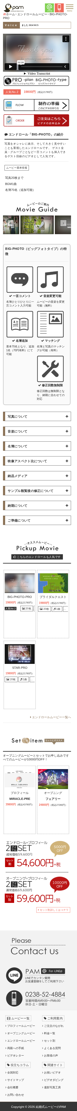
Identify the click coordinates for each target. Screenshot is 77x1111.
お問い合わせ (15, 1094)
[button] (10, 223)
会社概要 (12, 1087)
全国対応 (12, 1072)
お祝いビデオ (52, 1072)
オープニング (53, 793)
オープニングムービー (20, 1033)
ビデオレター (15, 1055)
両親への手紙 (15, 1048)
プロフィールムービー (20, 1025)
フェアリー (53, 798)
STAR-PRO (19, 667)
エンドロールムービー (20, 1040)
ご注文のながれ (53, 1025)
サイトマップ (15, 1080)
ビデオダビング (53, 1080)
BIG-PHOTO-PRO (19, 597)
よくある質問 (52, 1048)
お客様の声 (50, 1055)
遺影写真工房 (52, 1087)
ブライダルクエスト (53, 597)
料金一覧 (49, 1033)
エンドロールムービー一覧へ (51, 717)
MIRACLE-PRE (19, 798)
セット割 (49, 1040)
